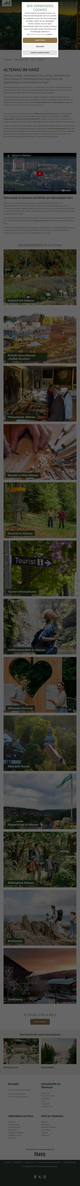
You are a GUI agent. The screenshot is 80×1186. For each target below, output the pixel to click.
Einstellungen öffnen (40, 53)
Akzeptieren (40, 40)
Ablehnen (40, 47)
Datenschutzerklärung (38, 34)
